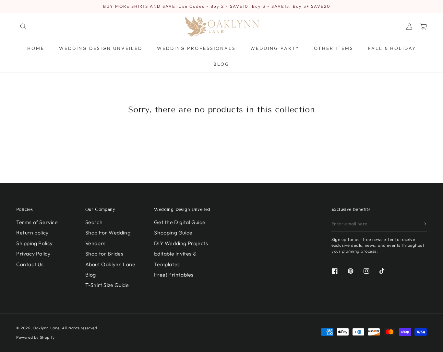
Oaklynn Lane (46, 327)
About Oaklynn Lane (110, 264)
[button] (23, 26)
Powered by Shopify (35, 337)
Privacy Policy (33, 253)
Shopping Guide (173, 232)
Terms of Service (37, 222)
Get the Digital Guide (180, 222)
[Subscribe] (425, 224)
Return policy (32, 232)
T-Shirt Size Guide (107, 285)
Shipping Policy (34, 243)
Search (94, 222)
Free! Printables (174, 274)
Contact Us (30, 264)
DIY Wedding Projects (181, 243)
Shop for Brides (104, 253)
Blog (90, 274)
